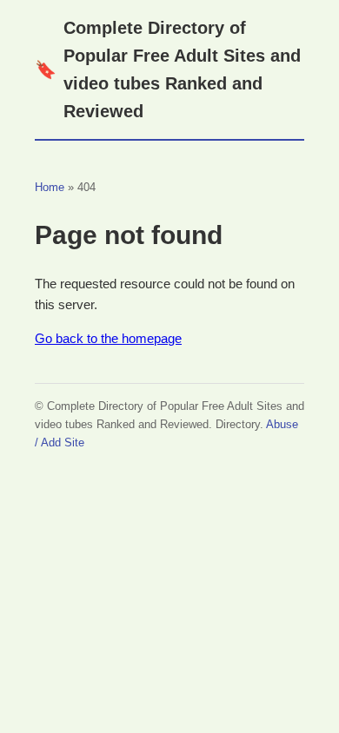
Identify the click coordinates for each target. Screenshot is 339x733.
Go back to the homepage (108, 338)
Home (49, 187)
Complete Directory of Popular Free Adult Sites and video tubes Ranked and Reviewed (168, 69)
